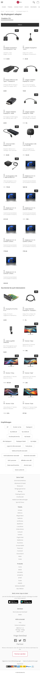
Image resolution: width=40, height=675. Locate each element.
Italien (20, 556)
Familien (20, 534)
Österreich (20, 548)
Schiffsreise (20, 521)
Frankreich (20, 551)
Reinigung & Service (20, 489)
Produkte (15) (6, 18)
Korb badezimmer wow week (11, 455)
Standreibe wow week (29, 455)
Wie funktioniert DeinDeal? (20, 612)
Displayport (29, 427)
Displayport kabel (21, 441)
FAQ (20, 622)
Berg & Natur (20, 515)
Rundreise (20, 543)
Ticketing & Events (20, 494)
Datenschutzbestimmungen (30, 661)
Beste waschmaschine (13, 465)
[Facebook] (15, 640)
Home (4, 7)
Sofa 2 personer (12, 460)
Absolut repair (28, 465)
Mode (27, 7)
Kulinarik (20, 532)
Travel (10, 7)
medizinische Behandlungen (20, 499)
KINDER (20, 583)
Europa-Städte (20, 545)
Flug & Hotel (20, 537)
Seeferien (20, 518)
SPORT (20, 578)
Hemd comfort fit (19, 470)
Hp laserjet (27, 436)
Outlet (20, 580)
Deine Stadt (18, 7)
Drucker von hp (17, 427)
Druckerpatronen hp (14, 436)
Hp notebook (25, 432)
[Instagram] (24, 640)
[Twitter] (20, 640)
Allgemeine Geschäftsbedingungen (11, 661)
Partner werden (20, 654)
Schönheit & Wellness (20, 480)
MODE (20, 569)
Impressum (20, 664)
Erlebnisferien (20, 529)
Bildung (20, 491)
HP (7, 427)
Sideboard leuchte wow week (19, 451)
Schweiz (20, 510)
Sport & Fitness (20, 502)
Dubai (20, 559)
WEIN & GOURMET (20, 586)
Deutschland (20, 553)
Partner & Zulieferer (20, 625)
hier (20, 649)
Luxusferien (20, 526)
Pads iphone (29, 446)
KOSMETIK (20, 575)
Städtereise (20, 540)
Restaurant (20, 486)
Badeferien (20, 524)
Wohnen (33, 7)
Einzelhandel (20, 497)
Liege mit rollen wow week (14, 446)
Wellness (20, 513)
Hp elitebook (13, 432)
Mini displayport (7, 441)
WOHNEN (20, 572)
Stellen (20, 614)
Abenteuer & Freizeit (20, 483)
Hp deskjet (33, 441)
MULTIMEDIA (20, 588)
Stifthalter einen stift (26, 460)
